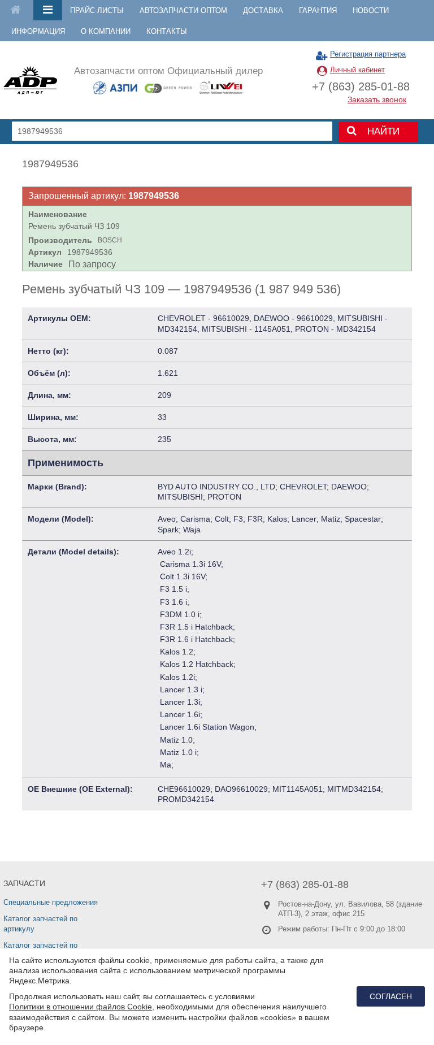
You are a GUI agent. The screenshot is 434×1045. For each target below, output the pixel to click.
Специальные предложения (50, 902)
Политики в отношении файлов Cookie (80, 1006)
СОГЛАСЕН (391, 996)
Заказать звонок (377, 99)
